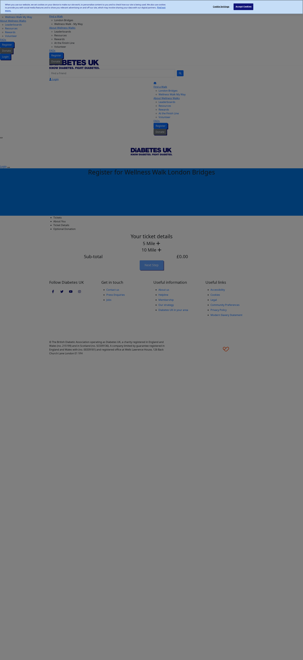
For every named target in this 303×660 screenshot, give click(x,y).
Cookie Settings (221, 6)
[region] (151, 7)
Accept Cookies (243, 6)
